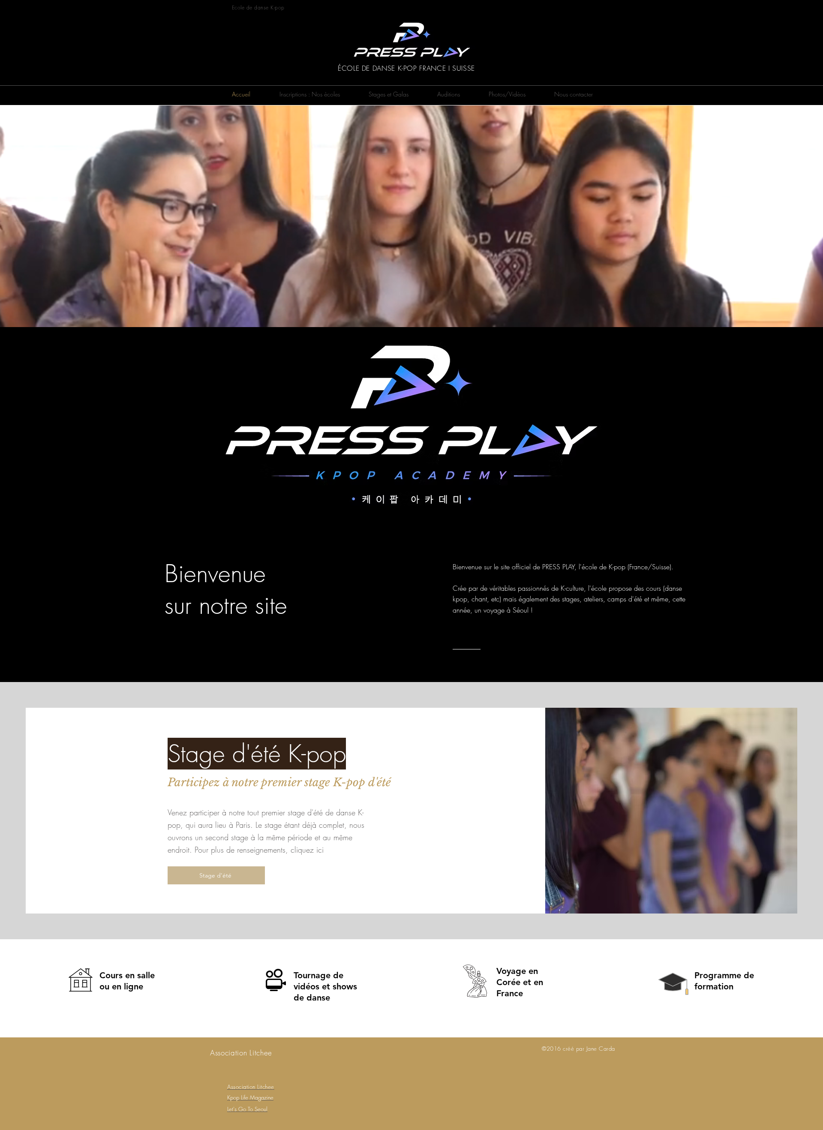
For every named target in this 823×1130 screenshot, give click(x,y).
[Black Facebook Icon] (587, 9)
